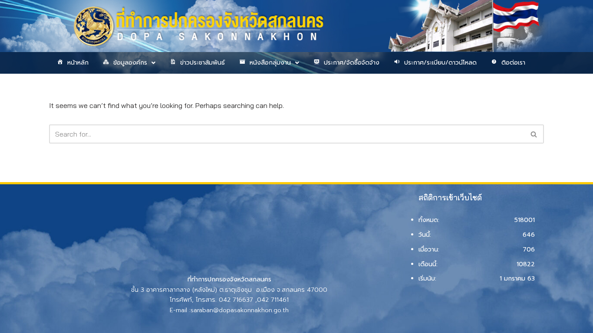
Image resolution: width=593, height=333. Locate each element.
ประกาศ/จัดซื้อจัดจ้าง (351, 62)
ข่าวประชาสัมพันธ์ (202, 62)
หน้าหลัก (78, 62)
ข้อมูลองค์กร (130, 62)
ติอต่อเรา (513, 62)
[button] (128, 63)
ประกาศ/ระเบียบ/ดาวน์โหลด (440, 62)
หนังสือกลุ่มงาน (270, 62)
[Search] (534, 134)
